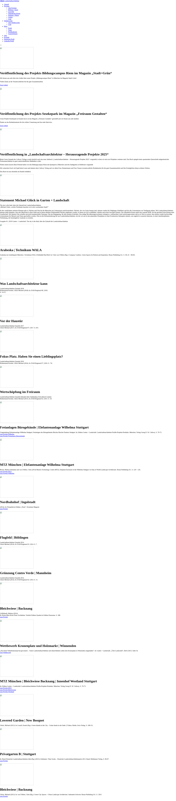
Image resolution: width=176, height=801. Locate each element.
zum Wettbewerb (5, 652)
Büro (5, 26)
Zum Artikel (4, 85)
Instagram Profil (9, 39)
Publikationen (12, 32)
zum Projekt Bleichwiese (8, 690)
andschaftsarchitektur (9, 1)
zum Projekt (4, 509)
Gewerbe (11, 12)
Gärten (10, 17)
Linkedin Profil (9, 41)
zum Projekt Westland (7, 692)
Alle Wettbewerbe (14, 23)
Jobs (5, 35)
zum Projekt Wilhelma (7, 434)
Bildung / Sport (13, 10)
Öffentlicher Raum (14, 13)
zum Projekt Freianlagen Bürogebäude (12, 436)
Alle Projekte (12, 8)
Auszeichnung (12, 34)
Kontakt (6, 37)
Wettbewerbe (8, 21)
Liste (9, 19)
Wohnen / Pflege (13, 15)
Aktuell (6, 4)
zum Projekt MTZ (6, 471)
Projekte (6, 6)
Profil (10, 28)
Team (10, 30)
